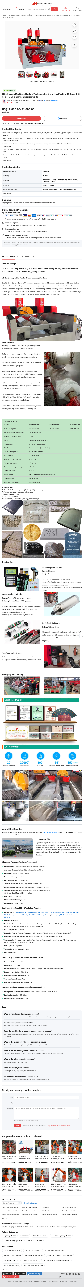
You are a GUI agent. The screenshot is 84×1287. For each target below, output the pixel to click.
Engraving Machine (10, 1236)
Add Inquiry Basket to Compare (42, 81)
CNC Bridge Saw (26, 915)
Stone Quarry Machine (58, 915)
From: (11, 1097)
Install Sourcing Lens (11, 1277)
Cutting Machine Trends (11, 1265)
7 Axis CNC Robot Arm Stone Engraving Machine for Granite (9, 1159)
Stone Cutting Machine (36, 912)
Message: (10, 1108)
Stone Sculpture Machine (34, 1241)
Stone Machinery (21, 912)
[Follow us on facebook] (67, 1274)
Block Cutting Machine (12, 915)
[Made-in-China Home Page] (42, 4)
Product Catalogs (31, 1203)
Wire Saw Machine (48, 1211)
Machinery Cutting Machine (12, 1255)
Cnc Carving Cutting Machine (29, 1260)
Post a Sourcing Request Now (59, 1125)
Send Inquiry (21, 118)
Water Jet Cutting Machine (41, 915)
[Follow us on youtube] (76, 1274)
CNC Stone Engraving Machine (61, 1236)
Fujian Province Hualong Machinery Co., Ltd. (21, 100)
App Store (7, 1274)
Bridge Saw (45, 1207)
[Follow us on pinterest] (79, 1274)
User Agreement (53, 1281)
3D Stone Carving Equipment (13, 1241)
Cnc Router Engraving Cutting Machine (60, 1255)
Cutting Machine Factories (12, 1250)
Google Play (20, 1274)
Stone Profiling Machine (69, 1215)
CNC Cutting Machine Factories (54, 1250)
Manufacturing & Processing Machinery (20, 15)
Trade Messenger (34, 1274)
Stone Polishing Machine (52, 912)
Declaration (63, 1281)
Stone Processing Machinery (44, 15)
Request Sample (39, 123)
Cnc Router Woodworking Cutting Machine (56, 1260)
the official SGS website (51, 832)
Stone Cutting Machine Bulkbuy (33, 1265)
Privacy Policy (73, 1281)
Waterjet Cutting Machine (10, 1211)
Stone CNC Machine (68, 1207)
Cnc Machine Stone (10, 1260)
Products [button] (21, 9)
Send (17, 1125)
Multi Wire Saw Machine (70, 912)
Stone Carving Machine (63, 15)
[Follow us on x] (70, 1274)
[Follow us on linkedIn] (60, 1277)
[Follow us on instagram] (73, 1274)
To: (12, 1103)
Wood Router (24, 1236)
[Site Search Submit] (54, 9)
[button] (3, 3)
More (4, 1269)
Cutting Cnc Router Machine (34, 1255)
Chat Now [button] (63, 118)
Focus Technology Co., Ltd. (27, 1281)
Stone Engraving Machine (30, 1215)
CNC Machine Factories (32, 1250)
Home (4, 15)
